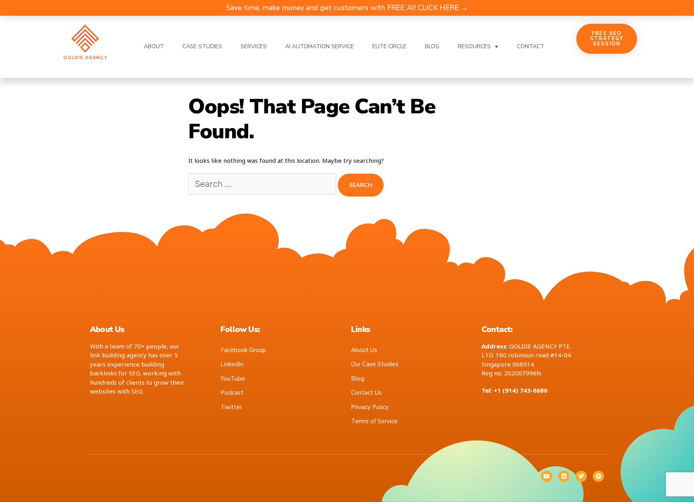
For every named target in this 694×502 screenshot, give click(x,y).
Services (254, 46)
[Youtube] (546, 476)
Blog (432, 46)
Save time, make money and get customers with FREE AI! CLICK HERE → (347, 7)
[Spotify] (598, 476)
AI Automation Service (319, 46)
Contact (530, 46)
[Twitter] (581, 476)
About (154, 46)
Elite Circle (389, 46)
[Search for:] (263, 184)
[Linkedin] (563, 476)
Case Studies (202, 46)
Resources (474, 46)
